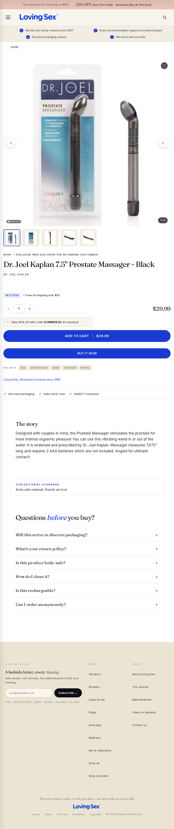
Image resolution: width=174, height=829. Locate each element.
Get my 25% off (87, 455)
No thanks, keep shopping (87, 465)
